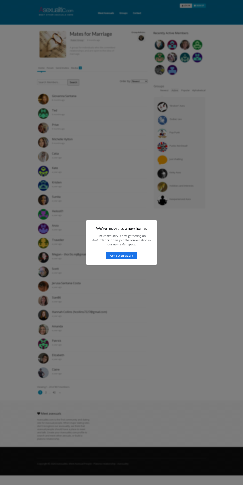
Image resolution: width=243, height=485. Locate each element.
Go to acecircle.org (121, 255)
